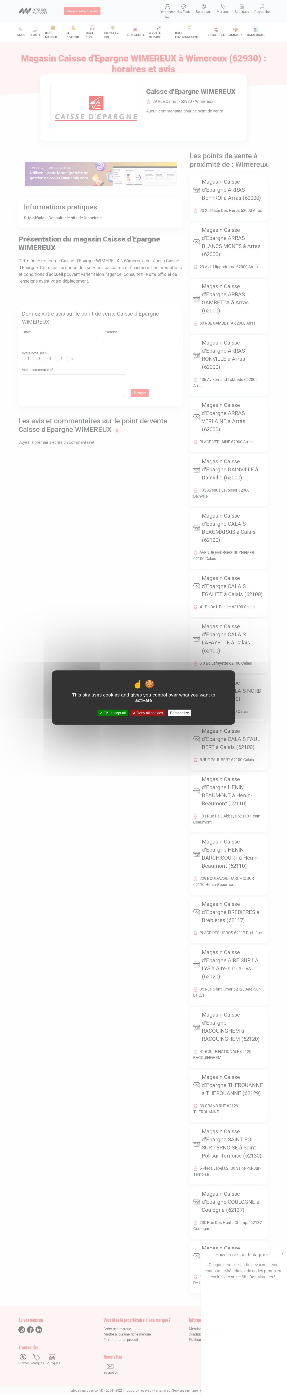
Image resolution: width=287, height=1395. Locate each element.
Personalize (179, 713)
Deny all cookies (149, 713)
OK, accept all (114, 713)
